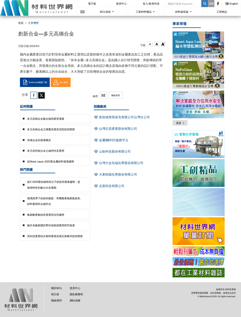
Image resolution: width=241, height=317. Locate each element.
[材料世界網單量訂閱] (199, 231)
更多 (178, 123)
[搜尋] (204, 3)
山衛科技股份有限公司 (114, 151)
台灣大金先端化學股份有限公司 (120, 163)
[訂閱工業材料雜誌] (199, 272)
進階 (211, 3)
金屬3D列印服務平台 (113, 140)
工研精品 (221, 11)
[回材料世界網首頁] (38, 8)
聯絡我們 (115, 95)
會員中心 (121, 3)
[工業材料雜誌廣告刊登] (199, 262)
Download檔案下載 (38, 82)
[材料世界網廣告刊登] (199, 251)
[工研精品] (199, 173)
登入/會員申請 (151, 3)
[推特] (41, 95)
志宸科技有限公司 (111, 186)
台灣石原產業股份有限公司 (117, 128)
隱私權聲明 (76, 294)
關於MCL (56, 288)
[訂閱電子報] (199, 202)
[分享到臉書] (33, 95)
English (234, 3)
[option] (199, 144)
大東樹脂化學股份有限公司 (117, 174)
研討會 (55, 294)
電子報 (92, 3)
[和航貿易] (199, 144)
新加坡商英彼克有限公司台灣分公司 (124, 117)
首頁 (20, 23)
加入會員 (63, 82)
